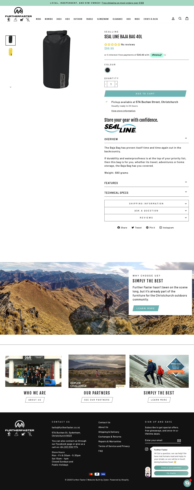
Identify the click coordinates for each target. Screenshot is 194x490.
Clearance (118, 19)
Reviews (146, 217)
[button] (112, 44)
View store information (123, 110)
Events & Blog (151, 19)
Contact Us (104, 422)
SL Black (107, 70)
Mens (38, 19)
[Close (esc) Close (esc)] (57, 59)
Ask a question (146, 210)
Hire (129, 19)
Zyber (106, 480)
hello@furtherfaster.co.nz (66, 427)
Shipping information (146, 203)
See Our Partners (97, 400)
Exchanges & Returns (109, 436)
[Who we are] (35, 371)
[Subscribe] (179, 440)
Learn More (146, 308)
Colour (110, 64)
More (137, 19)
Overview (111, 139)
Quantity (111, 78)
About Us (35, 400)
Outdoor (78, 19)
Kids (67, 19)
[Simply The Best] (159, 371)
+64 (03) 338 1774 (69, 447)
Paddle (89, 19)
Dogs (59, 19)
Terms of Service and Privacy (114, 446)
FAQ (100, 450)
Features (111, 182)
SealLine (111, 31)
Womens (49, 19)
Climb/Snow (103, 19)
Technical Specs (116, 192)
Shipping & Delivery (108, 431)
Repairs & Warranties (109, 441)
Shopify (125, 480)
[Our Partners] (97, 371)
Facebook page (64, 443)
